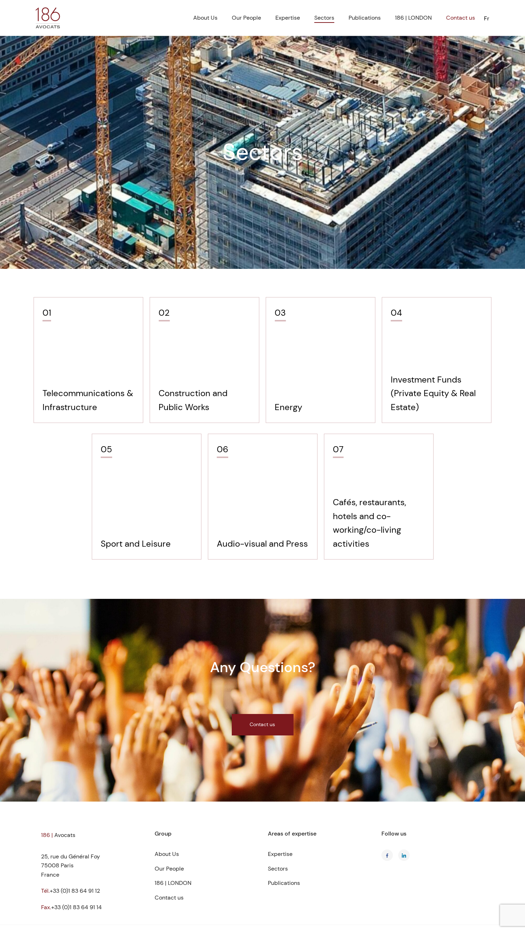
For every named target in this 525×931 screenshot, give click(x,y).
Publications (365, 17)
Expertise (287, 17)
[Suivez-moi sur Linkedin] (404, 855)
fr (486, 18)
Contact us (460, 17)
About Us (205, 17)
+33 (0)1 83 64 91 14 (76, 907)
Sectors (324, 17)
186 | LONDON (413, 17)
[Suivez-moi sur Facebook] (387, 855)
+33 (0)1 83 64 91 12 (75, 891)
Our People (246, 17)
